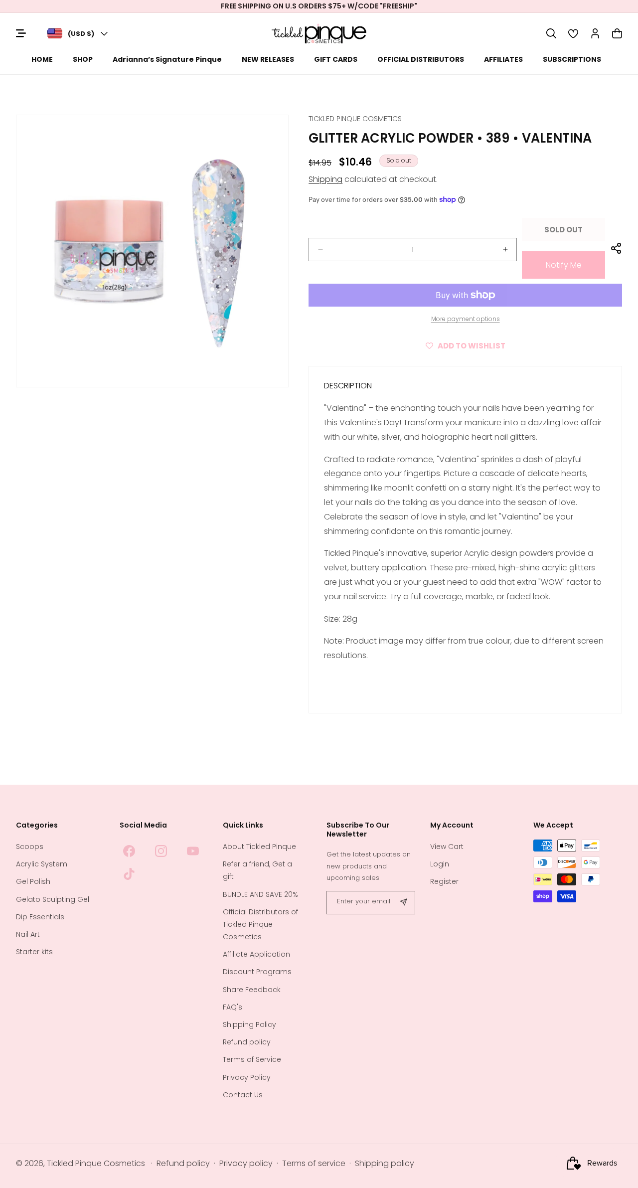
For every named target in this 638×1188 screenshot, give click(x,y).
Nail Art (28, 934)
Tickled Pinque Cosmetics (96, 1163)
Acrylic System (41, 864)
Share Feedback (252, 990)
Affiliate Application (256, 954)
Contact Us (243, 1095)
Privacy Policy (247, 1077)
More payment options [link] (465, 319)
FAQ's (232, 1007)
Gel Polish (33, 881)
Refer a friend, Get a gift (257, 870)
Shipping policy (384, 1163)
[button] (551, 33)
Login (439, 864)
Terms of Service (252, 1059)
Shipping (325, 179)
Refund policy (247, 1042)
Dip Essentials (40, 917)
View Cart (447, 846)
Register (444, 881)
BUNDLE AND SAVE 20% (260, 894)
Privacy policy (246, 1163)
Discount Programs (257, 972)
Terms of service (313, 1163)
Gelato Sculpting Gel (52, 899)
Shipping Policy (249, 1024)
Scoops (29, 846)
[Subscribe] (404, 902)
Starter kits (34, 952)
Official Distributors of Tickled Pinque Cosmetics (260, 924)
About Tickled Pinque (259, 846)
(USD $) (81, 33)
